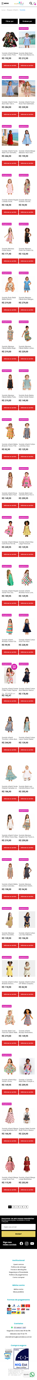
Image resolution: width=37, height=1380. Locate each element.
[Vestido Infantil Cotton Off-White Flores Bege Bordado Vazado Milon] (10, 829)
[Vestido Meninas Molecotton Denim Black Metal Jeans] (27, 878)
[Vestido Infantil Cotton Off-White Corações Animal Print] (27, 976)
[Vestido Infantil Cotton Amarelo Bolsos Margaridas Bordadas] (10, 976)
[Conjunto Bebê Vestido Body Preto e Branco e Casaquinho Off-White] (27, 1123)
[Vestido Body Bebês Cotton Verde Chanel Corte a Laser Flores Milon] (27, 390)
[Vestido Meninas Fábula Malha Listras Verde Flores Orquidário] (27, 341)
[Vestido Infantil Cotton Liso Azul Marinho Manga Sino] (27, 927)
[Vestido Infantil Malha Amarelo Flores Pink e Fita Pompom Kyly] (10, 438)
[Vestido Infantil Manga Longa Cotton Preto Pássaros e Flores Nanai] (10, 47)
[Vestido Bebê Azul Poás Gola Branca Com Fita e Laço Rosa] (27, 47)
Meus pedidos (18, 1292)
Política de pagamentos (18, 1275)
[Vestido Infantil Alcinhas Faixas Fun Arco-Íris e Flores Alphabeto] (10, 634)
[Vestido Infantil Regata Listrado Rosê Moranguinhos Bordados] (10, 194)
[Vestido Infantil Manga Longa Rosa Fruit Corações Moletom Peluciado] (10, 1172)
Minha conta (18, 1289)
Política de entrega (18, 1267)
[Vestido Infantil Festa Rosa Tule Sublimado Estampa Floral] (27, 96)
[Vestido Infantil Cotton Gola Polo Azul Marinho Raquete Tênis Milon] (27, 634)
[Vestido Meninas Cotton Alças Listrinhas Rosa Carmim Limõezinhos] (10, 243)
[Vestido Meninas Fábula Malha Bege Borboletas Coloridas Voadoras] (10, 341)
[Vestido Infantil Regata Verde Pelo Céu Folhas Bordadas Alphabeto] (10, 585)
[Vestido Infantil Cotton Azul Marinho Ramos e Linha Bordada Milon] (27, 683)
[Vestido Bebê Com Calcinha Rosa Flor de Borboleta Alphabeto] (27, 487)
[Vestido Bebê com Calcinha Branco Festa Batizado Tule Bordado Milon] (27, 781)
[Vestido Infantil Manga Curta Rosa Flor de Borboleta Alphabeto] (10, 536)
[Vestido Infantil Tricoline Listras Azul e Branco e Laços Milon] (10, 732)
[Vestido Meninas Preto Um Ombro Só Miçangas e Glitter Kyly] (27, 243)
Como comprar (18, 1277)
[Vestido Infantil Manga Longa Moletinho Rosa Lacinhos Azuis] (10, 1123)
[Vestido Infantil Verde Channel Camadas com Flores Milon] (10, 781)
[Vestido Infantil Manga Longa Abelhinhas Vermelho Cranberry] (27, 1172)
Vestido (22, 10)
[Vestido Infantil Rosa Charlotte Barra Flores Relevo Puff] (10, 487)
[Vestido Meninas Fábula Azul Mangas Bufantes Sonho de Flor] (27, 292)
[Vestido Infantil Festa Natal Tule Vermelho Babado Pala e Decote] (10, 145)
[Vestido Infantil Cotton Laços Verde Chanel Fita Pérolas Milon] (27, 732)
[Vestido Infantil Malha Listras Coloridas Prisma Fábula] (10, 878)
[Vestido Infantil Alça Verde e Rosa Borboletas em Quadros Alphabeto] (10, 1074)
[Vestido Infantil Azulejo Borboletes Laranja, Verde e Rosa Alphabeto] (27, 1025)
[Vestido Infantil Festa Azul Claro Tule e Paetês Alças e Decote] (10, 96)
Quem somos (18, 1264)
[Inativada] (21, 1359)
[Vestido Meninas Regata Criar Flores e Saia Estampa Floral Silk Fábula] (27, 829)
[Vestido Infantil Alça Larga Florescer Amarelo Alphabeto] (27, 536)
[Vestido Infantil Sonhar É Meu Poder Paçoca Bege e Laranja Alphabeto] (10, 683)
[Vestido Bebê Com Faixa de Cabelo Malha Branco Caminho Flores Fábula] (10, 1025)
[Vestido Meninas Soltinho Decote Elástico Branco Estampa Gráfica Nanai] (27, 194)
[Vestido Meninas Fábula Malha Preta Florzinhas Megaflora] (10, 390)
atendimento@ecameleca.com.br (18, 1337)
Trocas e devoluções (18, 1269)
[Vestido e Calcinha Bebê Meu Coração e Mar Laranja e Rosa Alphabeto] (27, 1074)
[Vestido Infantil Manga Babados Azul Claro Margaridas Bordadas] (27, 145)
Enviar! (18, 1234)
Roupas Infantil (12, 10)
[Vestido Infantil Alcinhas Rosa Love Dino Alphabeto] (27, 585)
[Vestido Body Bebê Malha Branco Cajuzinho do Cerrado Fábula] (10, 292)
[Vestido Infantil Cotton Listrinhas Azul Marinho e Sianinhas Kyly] (27, 438)
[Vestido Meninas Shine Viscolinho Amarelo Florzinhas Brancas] (10, 927)
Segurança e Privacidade (18, 1272)
